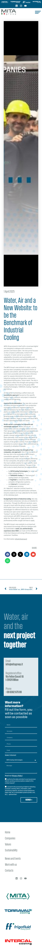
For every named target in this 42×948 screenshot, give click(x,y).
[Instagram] (21, 6)
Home (7, 832)
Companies (10, 838)
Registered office (15, 677)
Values (8, 844)
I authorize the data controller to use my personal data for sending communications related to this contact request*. (20, 781)
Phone (14, 690)
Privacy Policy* (17, 776)
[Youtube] (25, 6)
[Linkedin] (16, 6)
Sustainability (11, 850)
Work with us (11, 864)
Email (14, 662)
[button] (7, 554)
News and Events (13, 858)
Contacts (9, 870)
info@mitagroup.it (21, 539)
